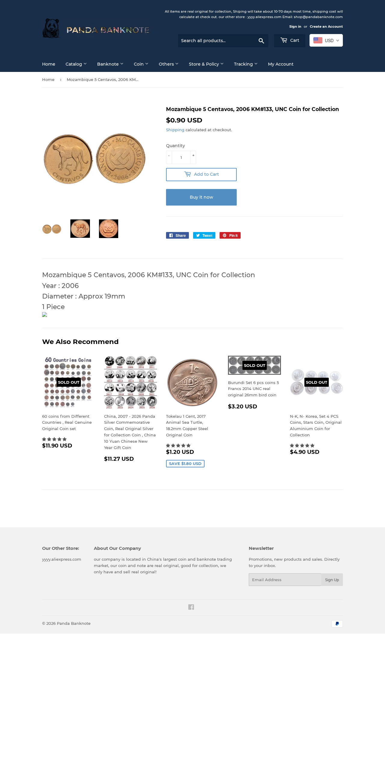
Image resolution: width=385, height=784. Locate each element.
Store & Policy (204, 64)
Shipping (175, 129)
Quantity (175, 145)
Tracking (244, 64)
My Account (281, 64)
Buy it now (201, 197)
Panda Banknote (74, 623)
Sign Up (332, 580)
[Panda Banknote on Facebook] (191, 608)
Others (167, 64)
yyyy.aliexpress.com (61, 559)
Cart (294, 40)
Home (48, 64)
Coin (139, 64)
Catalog (74, 64)
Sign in (295, 26)
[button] (55, 439)
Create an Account (326, 26)
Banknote (108, 64)
